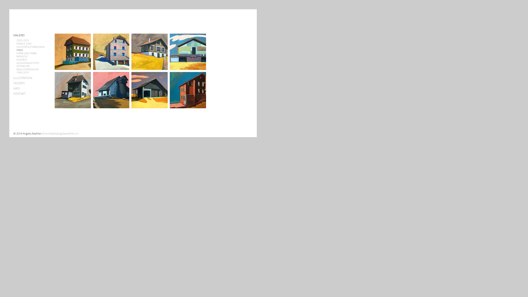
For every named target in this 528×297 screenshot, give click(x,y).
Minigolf (22, 56)
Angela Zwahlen (33, 20)
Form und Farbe (26, 53)
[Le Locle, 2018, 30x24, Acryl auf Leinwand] (74, 52)
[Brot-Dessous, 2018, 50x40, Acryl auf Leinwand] (150, 90)
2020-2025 (22, 40)
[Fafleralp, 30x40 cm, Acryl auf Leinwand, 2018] (189, 90)
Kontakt (19, 93)
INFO (16, 88)
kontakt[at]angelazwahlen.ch (61, 133)
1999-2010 (22, 72)
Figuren (21, 59)
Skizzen (19, 83)
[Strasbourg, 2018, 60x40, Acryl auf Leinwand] (189, 52)
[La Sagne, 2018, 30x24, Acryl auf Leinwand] (74, 90)
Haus (19, 50)
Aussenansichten (27, 63)
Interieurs (23, 66)
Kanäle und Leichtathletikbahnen (30, 45)
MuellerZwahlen (27, 69)
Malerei (19, 35)
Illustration (22, 77)
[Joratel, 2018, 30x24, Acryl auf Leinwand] (112, 90)
